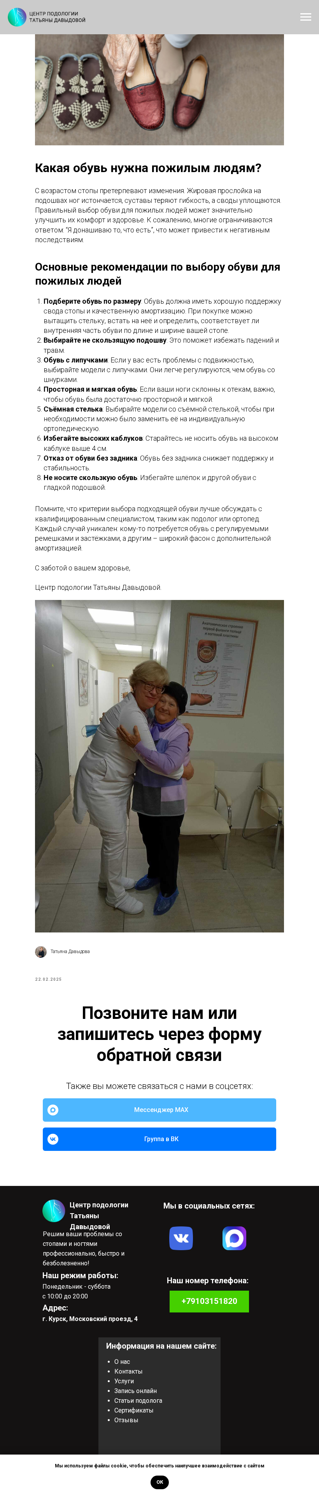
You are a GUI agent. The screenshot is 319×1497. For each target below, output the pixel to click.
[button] (135, 1391)
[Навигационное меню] (305, 17)
